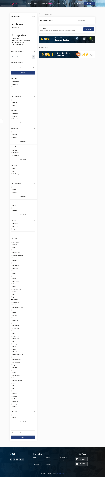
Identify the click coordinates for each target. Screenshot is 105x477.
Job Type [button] (14, 78)
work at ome (16, 252)
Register (81, 3)
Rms (14, 312)
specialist (15, 320)
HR (14, 357)
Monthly (15, 132)
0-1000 (15, 150)
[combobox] (23, 67)
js (13, 341)
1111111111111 (15, 406)
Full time (15, 84)
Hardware (15, 284)
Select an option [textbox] (17, 68)
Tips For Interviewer (18, 46)
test (14, 323)
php (14, 333)
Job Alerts (88, 29)
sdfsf (14, 399)
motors (15, 305)
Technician (16, 328)
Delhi (48, 457)
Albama (35, 457)
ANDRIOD (15, 268)
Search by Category (17, 62)
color (14, 291)
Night (14, 229)
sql (14, 365)
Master (15, 102)
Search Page (48, 14)
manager (15, 258)
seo (14, 271)
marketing (16, 281)
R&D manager (17, 359)
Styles (35, 3)
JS (14, 171)
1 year (14, 189)
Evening (15, 226)
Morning (15, 224)
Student (15, 119)
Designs (15, 260)
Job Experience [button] (16, 184)
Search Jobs (46, 3)
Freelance (16, 81)
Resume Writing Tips (18, 42)
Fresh (14, 187)
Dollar (14, 205)
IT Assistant (16, 352)
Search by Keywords (17, 51)
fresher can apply (18, 255)
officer (15, 315)
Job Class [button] (14, 411)
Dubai (49, 461)
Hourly (15, 137)
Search (23, 437)
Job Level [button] (14, 110)
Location (13, 427)
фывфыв (15, 401)
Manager (15, 113)
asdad (15, 396)
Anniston (35, 461)
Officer (15, 116)
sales (14, 247)
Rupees (15, 208)
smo (14, 278)
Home (28, 3)
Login (74, 3)
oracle (15, 318)
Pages (64, 3)
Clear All (33, 16)
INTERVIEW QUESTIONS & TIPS (21, 40)
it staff (15, 349)
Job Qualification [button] (16, 96)
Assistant (15, 299)
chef (14, 372)
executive (16, 302)
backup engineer (17, 380)
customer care (17, 310)
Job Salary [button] (14, 147)
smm (14, 273)
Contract (15, 87)
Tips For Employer (17, 44)
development (17, 289)
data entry (16, 250)
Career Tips (15, 38)
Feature (15, 415)
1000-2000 (16, 153)
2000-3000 (16, 155)
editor (15, 393)
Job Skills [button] (14, 165)
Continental (16, 375)
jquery (15, 367)
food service (16, 362)
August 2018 (15, 28)
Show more (23, 91)
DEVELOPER (16, 265)
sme (14, 276)
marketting (16, 242)
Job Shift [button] (14, 220)
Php (14, 168)
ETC (14, 391)
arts (14, 294)
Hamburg (64, 457)
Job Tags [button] (14, 239)
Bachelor (15, 100)
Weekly (15, 134)
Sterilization (16, 325)
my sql (15, 344)
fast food (15, 378)
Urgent (15, 417)
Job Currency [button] (15, 202)
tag (14, 383)
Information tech (18, 354)
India (63, 461)
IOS (14, 263)
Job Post (90, 3)
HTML (14, 370)
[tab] (23, 78)
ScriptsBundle (60, 473)
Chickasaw (36, 464)
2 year (15, 192)
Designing (16, 174)
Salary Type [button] (14, 128)
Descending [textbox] (81, 21)
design (15, 286)
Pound (15, 210)
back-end (16, 339)
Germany (49, 464)
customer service (18, 307)
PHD (14, 105)
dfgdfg (15, 404)
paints (15, 297)
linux (14, 346)
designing (16, 336)
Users (57, 3)
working (15, 244)
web (14, 331)
